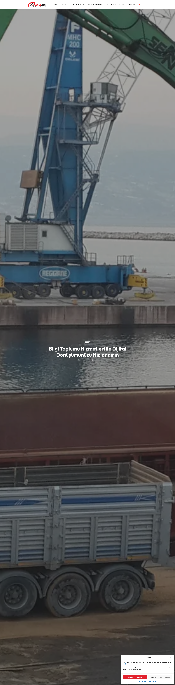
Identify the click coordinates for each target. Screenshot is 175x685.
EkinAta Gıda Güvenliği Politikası (147, 681)
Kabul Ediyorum (135, 677)
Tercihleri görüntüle (160, 677)
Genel (87, 342)
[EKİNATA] (37, 5)
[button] (171, 658)
